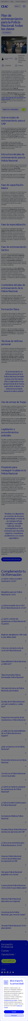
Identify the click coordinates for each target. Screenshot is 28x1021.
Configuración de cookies (10, 1000)
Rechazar (14, 1015)
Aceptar (14, 1012)
